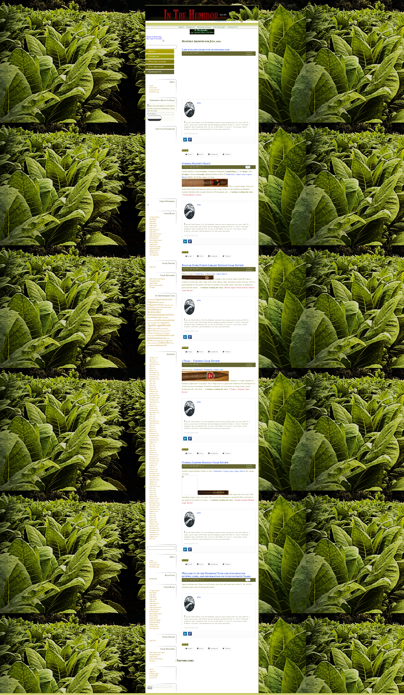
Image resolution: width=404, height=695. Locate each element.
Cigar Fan (152, 228)
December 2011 (154, 459)
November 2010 (154, 476)
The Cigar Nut (154, 255)
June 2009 (152, 490)
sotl (165, 345)
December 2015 (154, 410)
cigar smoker (156, 328)
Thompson (208, 369)
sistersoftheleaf (156, 345)
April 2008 (152, 520)
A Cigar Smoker (154, 217)
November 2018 (154, 398)
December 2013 (154, 421)
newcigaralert (159, 341)
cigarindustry (165, 323)
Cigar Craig (152, 225)
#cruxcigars (150, 307)
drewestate (161, 333)
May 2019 (152, 385)
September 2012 (154, 440)
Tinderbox (230, 174)
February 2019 (153, 391)
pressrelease (154, 343)
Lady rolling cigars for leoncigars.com (205, 49)
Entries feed (153, 88)
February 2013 (153, 433)
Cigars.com (240, 174)
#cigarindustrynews (163, 299)
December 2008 (154, 503)
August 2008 (153, 511)
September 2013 (154, 423)
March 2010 (153, 484)
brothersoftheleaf (167, 320)
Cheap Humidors (154, 281)
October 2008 (153, 507)
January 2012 (153, 457)
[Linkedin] (185, 139)
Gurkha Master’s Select (196, 163)
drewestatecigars (151, 335)
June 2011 (152, 467)
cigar (148, 323)
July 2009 (152, 488)
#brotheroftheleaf (151, 299)
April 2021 (152, 368)
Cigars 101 (191, 27)
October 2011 (153, 463)
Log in (151, 86)
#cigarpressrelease (155, 305)
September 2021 (154, 364)
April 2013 (152, 429)
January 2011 (153, 471)
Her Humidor (153, 238)
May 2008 (152, 518)
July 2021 (152, 366)
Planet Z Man (153, 242)
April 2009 (152, 494)
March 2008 (153, 522)
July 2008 (152, 513)
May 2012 (152, 448)
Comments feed (154, 90)
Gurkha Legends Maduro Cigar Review (205, 462)
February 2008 (153, 524)
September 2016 (154, 402)
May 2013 (152, 427)
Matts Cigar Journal (155, 240)
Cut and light (219, 27)
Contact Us (232, 27)
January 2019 (153, 394)
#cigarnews (152, 302)
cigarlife (151, 325)
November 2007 (154, 530)
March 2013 (153, 431)
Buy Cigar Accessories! (154, 39)
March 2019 (153, 389)
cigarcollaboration (155, 323)
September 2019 (154, 379)
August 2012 (153, 442)
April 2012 (152, 450)
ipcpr (168, 338)
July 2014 (152, 417)
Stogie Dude (153, 244)
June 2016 (152, 404)
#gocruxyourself (166, 307)
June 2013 (152, 425)
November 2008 (154, 505)
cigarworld (151, 331)
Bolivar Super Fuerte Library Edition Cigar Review (213, 265)
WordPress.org (154, 92)
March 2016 (153, 406)
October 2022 (153, 358)
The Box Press (153, 253)
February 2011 (153, 469)
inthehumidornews (156, 338)
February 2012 (153, 455)
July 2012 (152, 444)
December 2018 (154, 396)
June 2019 (152, 383)
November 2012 (154, 436)
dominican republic (152, 333)
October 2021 (153, 362)
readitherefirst (164, 343)
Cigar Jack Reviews (155, 234)
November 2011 (154, 461)
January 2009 (153, 501)
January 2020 (153, 370)
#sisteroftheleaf (165, 317)
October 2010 (153, 478)
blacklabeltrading (151, 320)
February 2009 (153, 499)
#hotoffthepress (154, 309)
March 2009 (153, 497)
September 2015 (154, 412)
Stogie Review (153, 251)
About (181, 27)
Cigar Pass (152, 267)
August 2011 (153, 465)
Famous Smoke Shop (156, 285)
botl (157, 320)
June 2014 (152, 419)
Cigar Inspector (154, 230)
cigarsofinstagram (164, 328)
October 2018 (153, 400)
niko (202, 53)
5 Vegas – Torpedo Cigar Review (201, 361)
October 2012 (153, 438)
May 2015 (152, 415)
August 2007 (153, 537)
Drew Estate (167, 333)
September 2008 (154, 509)
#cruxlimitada (158, 307)
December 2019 (154, 372)
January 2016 (153, 408)
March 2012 (153, 452)
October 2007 (153, 532)
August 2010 (153, 482)
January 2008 (153, 526)
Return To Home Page (153, 37)
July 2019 (152, 381)
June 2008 (152, 516)
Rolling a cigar (204, 27)
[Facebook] (190, 139)
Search (150, 686)
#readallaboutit (154, 317)
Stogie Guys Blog (154, 246)
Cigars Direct (221, 274)
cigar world (159, 331)
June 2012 (152, 446)
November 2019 (154, 375)
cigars (149, 328)
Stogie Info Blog (154, 249)
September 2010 (154, 480)
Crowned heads (166, 331)
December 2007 (154, 528)
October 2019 (153, 377)
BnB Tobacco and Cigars (157, 279)
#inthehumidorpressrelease (160, 315)
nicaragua (166, 341)
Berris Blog (152, 219)
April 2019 (152, 387)
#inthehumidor (154, 312)
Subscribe (154, 118)
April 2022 (152, 360)
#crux (172, 305)
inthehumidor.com (191, 133)
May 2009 (152, 492)
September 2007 (154, 534)
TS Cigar (152, 287)
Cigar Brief (152, 223)
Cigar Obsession (154, 236)
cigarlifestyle (164, 325)
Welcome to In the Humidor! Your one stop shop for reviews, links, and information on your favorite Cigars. (216, 575)
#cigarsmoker (167, 305)
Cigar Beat (152, 221)
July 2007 (152, 539)
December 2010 (154, 473)
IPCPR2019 (151, 341)
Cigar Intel (152, 232)
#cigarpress (161, 302)
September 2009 (154, 486)
